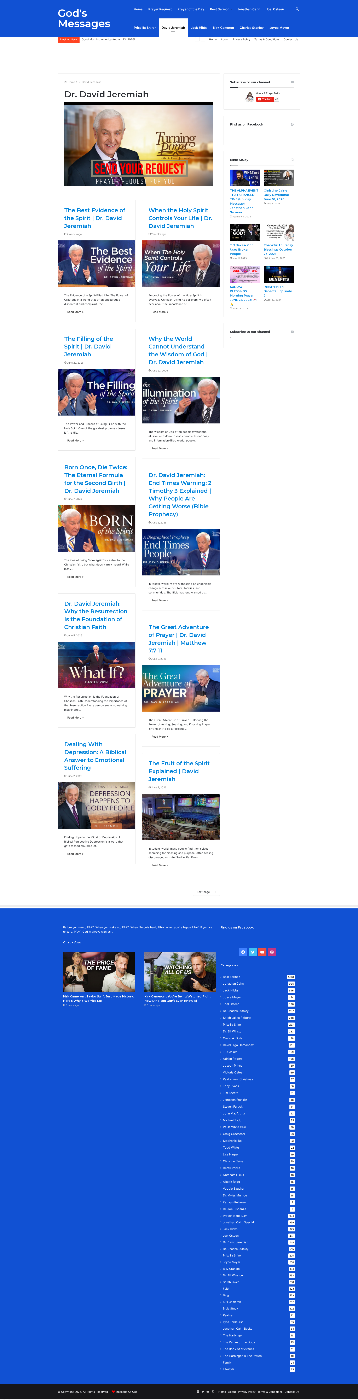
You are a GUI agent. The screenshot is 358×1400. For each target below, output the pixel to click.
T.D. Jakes (230, 1052)
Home (138, 9)
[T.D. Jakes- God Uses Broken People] (245, 232)
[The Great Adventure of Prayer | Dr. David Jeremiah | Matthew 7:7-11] (181, 688)
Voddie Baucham (234, 1188)
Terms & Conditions (266, 39)
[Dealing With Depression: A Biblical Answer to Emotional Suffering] (96, 805)
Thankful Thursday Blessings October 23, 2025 (278, 249)
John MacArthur (234, 1113)
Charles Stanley (252, 28)
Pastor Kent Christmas (238, 1079)
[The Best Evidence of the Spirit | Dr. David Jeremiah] (96, 263)
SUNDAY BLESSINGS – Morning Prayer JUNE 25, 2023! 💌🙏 (243, 295)
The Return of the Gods (239, 1342)
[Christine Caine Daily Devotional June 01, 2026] (279, 178)
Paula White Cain (234, 1127)
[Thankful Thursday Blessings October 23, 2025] (279, 232)
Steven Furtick (233, 1106)
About (225, 39)
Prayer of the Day (191, 9)
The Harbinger (233, 1335)
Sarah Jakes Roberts (237, 1017)
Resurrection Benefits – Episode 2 (278, 291)
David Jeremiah (173, 28)
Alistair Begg (231, 1181)
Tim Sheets (230, 1093)
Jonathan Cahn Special (238, 1222)
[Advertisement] (179, 56)
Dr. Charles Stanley (236, 1011)
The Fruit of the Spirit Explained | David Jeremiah (179, 771)
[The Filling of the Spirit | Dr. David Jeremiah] (96, 392)
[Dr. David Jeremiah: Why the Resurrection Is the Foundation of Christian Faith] (96, 665)
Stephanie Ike (232, 1140)
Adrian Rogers (232, 1058)
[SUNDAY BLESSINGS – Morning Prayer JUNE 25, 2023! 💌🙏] (245, 274)
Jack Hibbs (199, 28)
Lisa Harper (231, 1154)
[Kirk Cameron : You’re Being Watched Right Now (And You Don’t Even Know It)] (180, 972)
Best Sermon (219, 9)
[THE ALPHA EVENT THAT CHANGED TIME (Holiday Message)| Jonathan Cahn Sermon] (245, 178)
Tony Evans (231, 1086)
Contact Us (291, 39)
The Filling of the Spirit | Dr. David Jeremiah (88, 346)
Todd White (231, 1147)
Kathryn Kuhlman (234, 1202)
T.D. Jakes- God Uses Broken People (242, 249)
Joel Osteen (275, 9)
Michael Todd (232, 1120)
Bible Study (230, 1308)
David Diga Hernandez (238, 1045)
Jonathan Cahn (248, 9)
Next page (203, 892)
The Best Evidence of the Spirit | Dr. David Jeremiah (94, 218)
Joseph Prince (232, 1065)
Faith (226, 1288)
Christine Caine (233, 1161)
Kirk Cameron (223, 28)
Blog (226, 1295)
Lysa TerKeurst (233, 1322)
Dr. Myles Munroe (235, 1195)
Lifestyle (228, 1369)
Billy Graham (231, 1268)
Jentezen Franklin (235, 1099)
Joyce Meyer (279, 28)
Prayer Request (160, 9)
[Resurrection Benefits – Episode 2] (279, 274)
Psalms (227, 1315)
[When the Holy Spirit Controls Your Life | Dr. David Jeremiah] (181, 263)
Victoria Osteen (233, 1072)
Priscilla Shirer (145, 28)
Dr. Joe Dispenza (234, 1209)
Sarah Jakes (231, 1282)
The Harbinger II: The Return (242, 1356)
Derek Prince (231, 1168)
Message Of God (127, 1391)
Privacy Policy (241, 39)
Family (227, 1362)
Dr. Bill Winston (233, 1031)
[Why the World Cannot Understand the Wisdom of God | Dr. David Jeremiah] (181, 400)
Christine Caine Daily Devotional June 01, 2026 (276, 195)
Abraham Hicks (233, 1175)
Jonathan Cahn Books (237, 1328)
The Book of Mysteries (238, 1349)
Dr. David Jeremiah (235, 1242)
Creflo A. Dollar (233, 1038)
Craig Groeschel (234, 1134)
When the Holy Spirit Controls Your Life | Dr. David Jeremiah (180, 218)
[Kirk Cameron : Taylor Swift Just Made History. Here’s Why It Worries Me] (99, 972)
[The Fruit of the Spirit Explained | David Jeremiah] (181, 817)
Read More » (75, 312)
